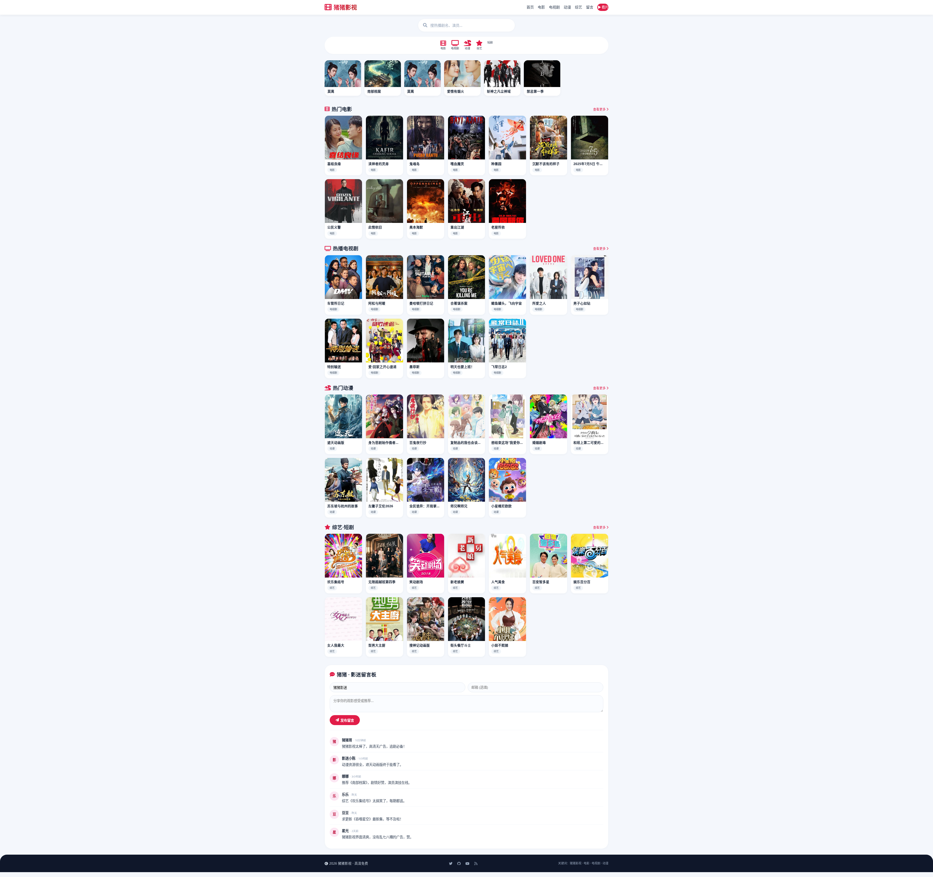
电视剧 (554, 7)
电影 (541, 7)
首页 (530, 7)
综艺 (578, 7)
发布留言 (347, 720)
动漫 (567, 7)
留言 (589, 7)
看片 (604, 7)
